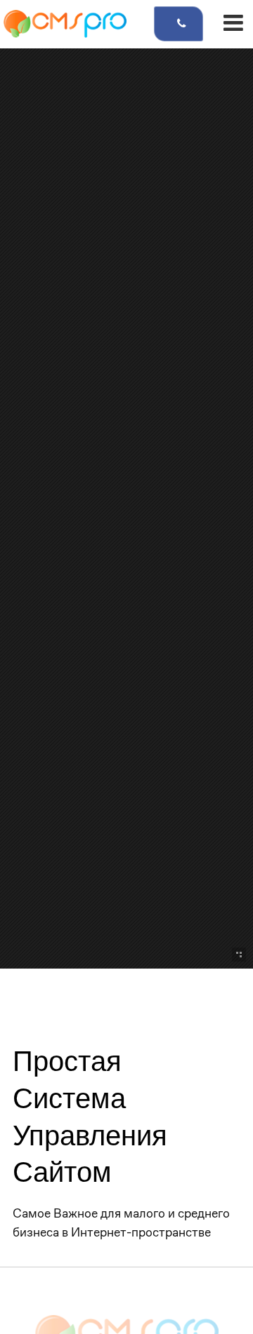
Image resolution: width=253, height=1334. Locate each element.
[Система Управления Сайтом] (65, 24)
